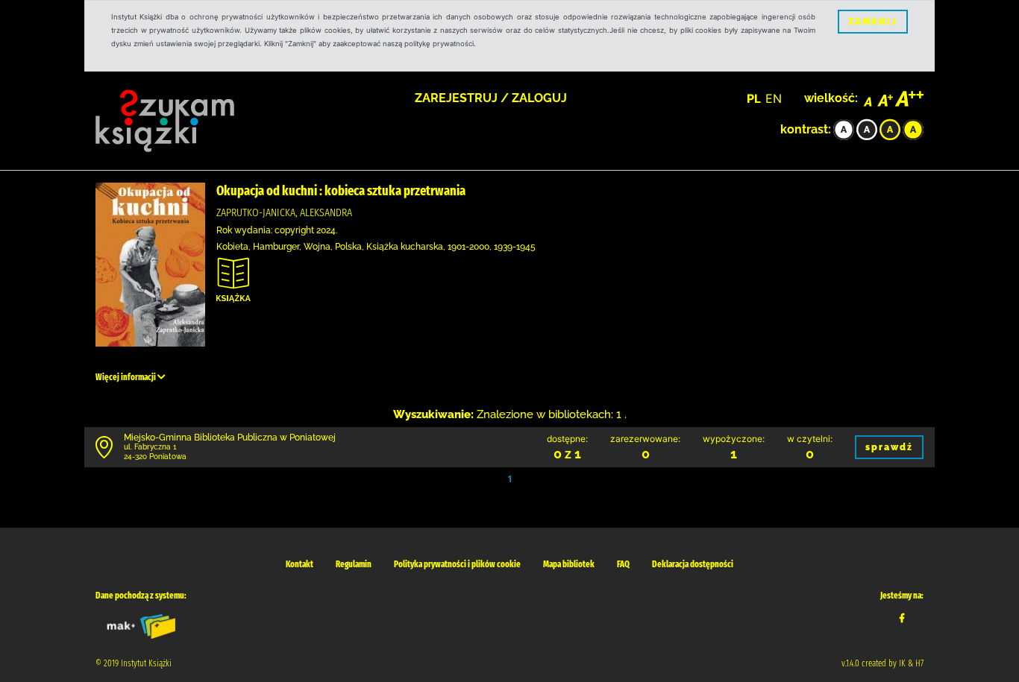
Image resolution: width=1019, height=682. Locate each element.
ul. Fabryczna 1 (150, 447)
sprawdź (889, 447)
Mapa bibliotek (569, 564)
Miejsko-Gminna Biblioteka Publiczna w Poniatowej (230, 437)
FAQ (623, 564)
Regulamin (353, 564)
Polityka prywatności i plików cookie (457, 564)
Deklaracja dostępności (692, 564)
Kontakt (299, 564)
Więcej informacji (126, 377)
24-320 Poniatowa (155, 456)
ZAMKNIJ (872, 21)
